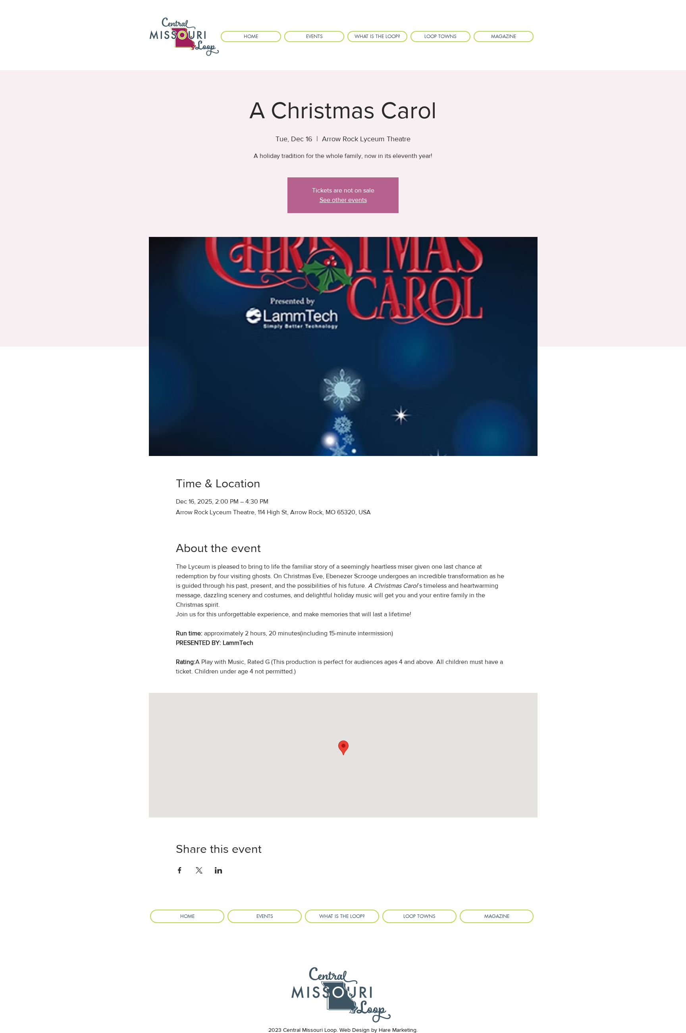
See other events (343, 199)
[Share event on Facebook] (179, 870)
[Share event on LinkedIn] (218, 870)
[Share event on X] (199, 870)
